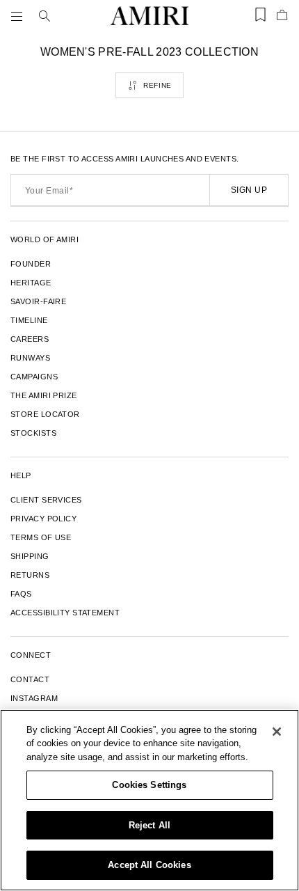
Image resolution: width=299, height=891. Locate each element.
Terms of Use (40, 537)
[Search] (44, 16)
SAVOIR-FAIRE (38, 301)
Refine (157, 85)
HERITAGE (30, 282)
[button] (19, 16)
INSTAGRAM (34, 698)
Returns (29, 575)
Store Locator (45, 414)
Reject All (149, 825)
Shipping (29, 556)
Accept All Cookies (149, 865)
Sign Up (249, 190)
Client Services (46, 500)
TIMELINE (29, 320)
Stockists (33, 433)
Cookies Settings (149, 785)
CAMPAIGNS (34, 376)
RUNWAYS (30, 358)
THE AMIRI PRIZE (43, 395)
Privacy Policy (43, 518)
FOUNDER (30, 264)
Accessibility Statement (65, 612)
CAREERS (29, 339)
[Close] (276, 731)
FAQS (21, 594)
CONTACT (29, 679)
